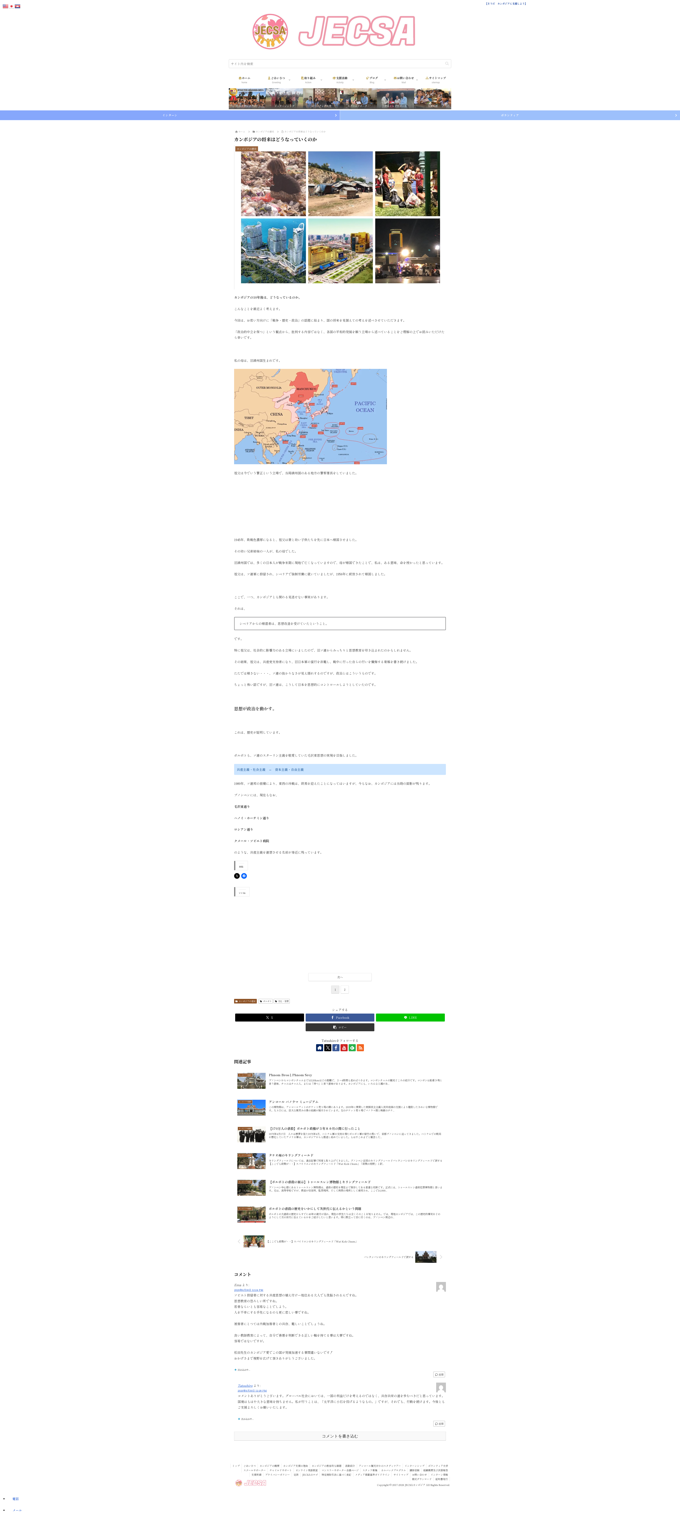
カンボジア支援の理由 (295, 1466)
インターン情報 (439, 1474)
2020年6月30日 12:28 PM (252, 1390)
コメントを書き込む (340, 1436)
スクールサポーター (254, 1470)
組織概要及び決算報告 (435, 1470)
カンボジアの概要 (269, 1466)
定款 (296, 1474)
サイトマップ (400, 1474)
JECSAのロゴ (310, 1474)
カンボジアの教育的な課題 (326, 1466)
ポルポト (267, 1001)
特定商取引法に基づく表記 (336, 1474)
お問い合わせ (419, 1474)
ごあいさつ (249, 1466)
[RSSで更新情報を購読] (360, 1047)
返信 (440, 1374)
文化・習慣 (283, 1001)
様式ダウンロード (422, 1479)
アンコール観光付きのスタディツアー (380, 1466)
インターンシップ (414, 1466)
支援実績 (256, 1474)
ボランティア (510, 115)
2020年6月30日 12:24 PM (248, 1290)
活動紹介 (350, 1466)
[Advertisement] (340, 506)
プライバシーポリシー (277, 1474)
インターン (169, 115)
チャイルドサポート (281, 1470)
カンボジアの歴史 (247, 1001)
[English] (6, 5)
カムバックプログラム (393, 1470)
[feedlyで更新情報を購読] (352, 1047)
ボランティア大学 (438, 1466)
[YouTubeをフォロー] (344, 1047)
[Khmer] (18, 5)
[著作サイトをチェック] (319, 1047)
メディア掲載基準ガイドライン (372, 1474)
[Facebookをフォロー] (335, 1047)
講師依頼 (415, 1470)
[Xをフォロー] (327, 1047)
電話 (15, 1498)
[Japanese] (12, 5)
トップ (236, 1466)
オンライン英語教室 (307, 1470)
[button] (447, 64)
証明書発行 (441, 1479)
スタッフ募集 (369, 1470)
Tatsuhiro (245, 1385)
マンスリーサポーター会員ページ (340, 1470)
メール (17, 1510)
